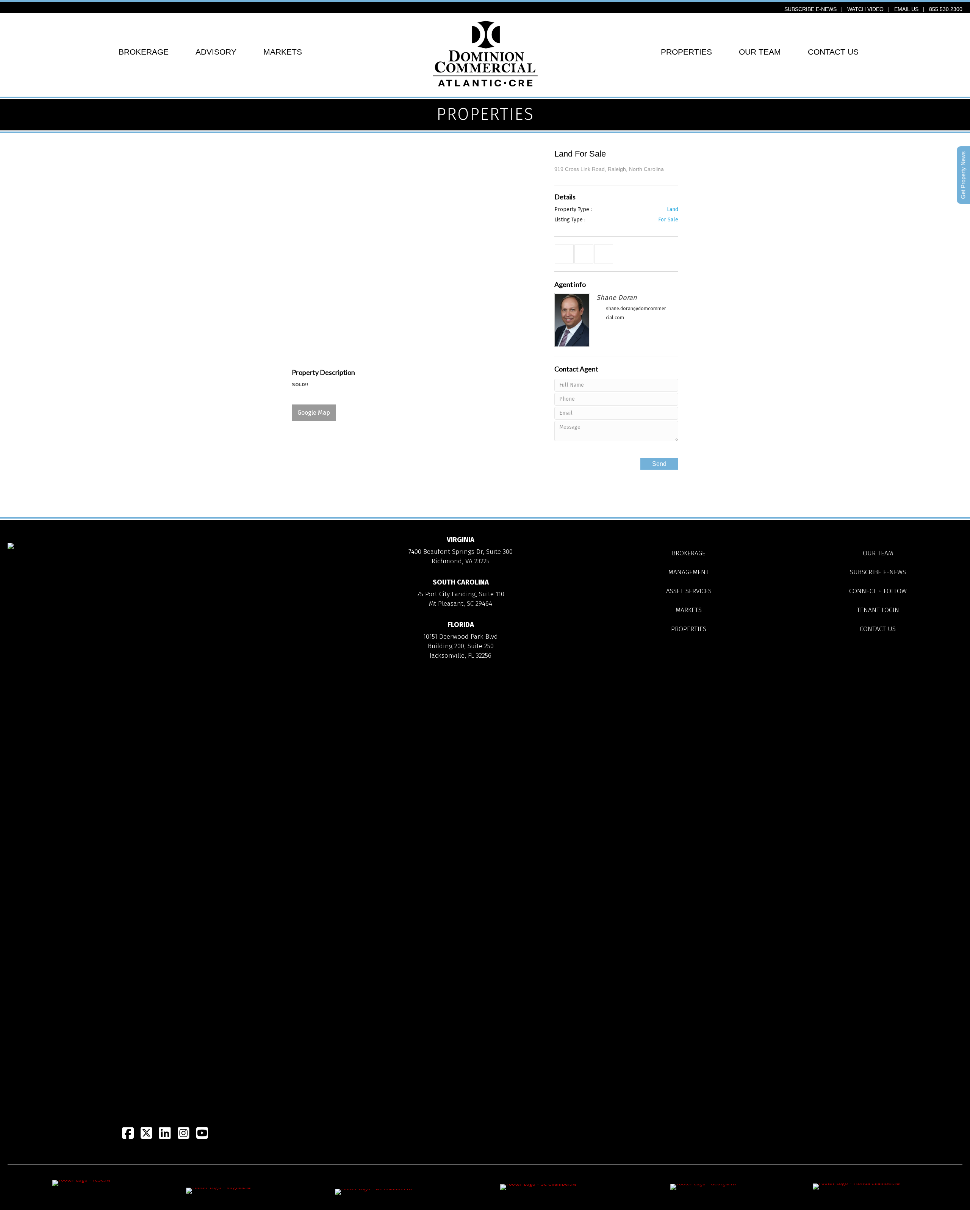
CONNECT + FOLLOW (878, 591)
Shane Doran (616, 297)
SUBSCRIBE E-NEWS (810, 9)
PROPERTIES (686, 51)
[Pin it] (604, 254)
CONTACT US (833, 51)
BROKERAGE (144, 51)
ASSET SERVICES (689, 591)
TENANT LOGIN (878, 610)
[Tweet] (584, 254)
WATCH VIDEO (865, 9)
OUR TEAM (760, 51)
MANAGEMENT (688, 572)
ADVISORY (216, 51)
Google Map (313, 412)
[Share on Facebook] (564, 254)
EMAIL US (906, 9)
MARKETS (282, 51)
